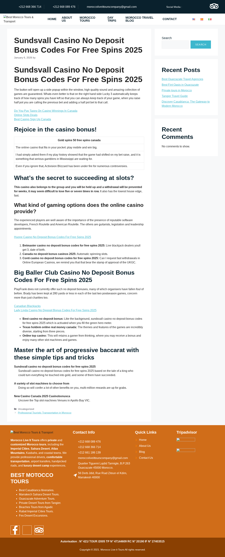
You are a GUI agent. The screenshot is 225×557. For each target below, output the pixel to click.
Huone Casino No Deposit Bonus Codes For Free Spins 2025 (52, 237)
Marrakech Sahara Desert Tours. (39, 494)
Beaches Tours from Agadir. (36, 507)
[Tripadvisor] (214, 6)
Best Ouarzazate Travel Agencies (182, 79)
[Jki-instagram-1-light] (201, 6)
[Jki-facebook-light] (188, 6)
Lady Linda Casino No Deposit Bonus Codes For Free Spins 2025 (55, 310)
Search (167, 38)
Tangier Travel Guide (175, 96)
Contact (170, 19)
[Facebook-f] (15, 530)
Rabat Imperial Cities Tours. (36, 511)
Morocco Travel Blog (139, 19)
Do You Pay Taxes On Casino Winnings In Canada (45, 110)
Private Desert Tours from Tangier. (40, 502)
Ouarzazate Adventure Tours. (37, 498)
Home (52, 19)
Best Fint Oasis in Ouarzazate (180, 84)
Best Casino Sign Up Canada (32, 119)
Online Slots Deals (25, 115)
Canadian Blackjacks (27, 306)
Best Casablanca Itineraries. (36, 490)
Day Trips (112, 19)
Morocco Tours (87, 19)
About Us (67, 19)
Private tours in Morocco (177, 90)
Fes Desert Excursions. (33, 515)
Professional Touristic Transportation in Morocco (44, 412)
